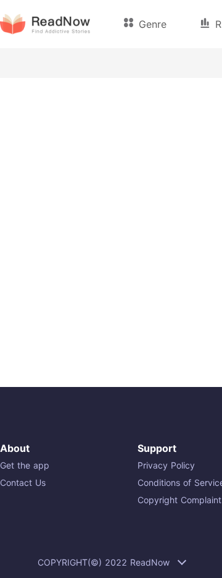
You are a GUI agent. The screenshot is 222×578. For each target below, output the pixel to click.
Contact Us (23, 482)
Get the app (24, 465)
